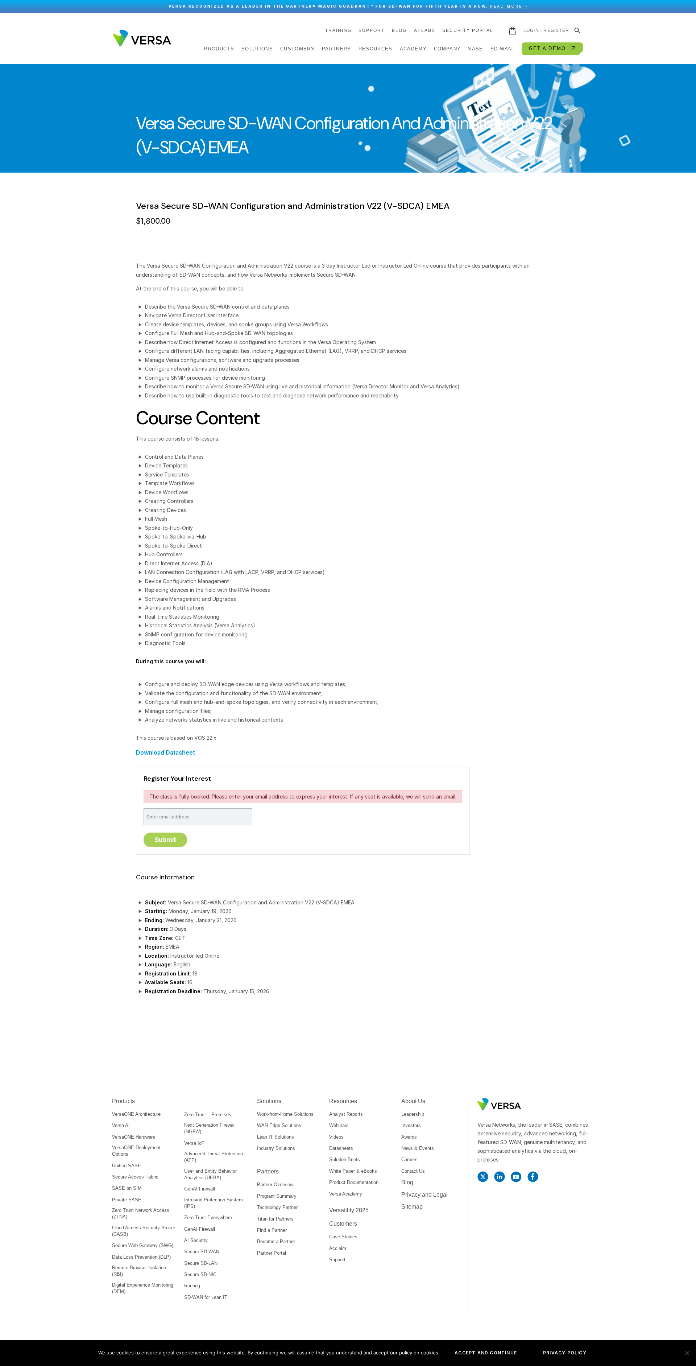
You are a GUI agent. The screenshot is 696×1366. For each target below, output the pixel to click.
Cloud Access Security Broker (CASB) (143, 1231)
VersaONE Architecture (136, 1114)
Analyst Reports (346, 1114)
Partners (268, 1171)
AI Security (196, 1240)
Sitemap (412, 1207)
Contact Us (413, 1171)
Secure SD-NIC (200, 1274)
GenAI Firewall (199, 1189)
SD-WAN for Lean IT (205, 1297)
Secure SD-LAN (201, 1263)
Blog (399, 30)
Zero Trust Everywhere (208, 1217)
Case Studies (343, 1236)
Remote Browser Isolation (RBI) (139, 1271)
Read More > (509, 6)
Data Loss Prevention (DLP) (141, 1257)
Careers (409, 1159)
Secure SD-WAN (201, 1251)
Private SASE (126, 1199)
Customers (343, 1224)
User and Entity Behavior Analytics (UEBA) (210, 1174)
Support (372, 30)
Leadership (412, 1114)
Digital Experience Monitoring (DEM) (142, 1288)
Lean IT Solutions (275, 1137)
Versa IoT (194, 1143)
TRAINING (338, 30)
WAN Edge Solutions (279, 1125)
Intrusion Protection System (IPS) (213, 1203)
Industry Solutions (276, 1148)
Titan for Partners (275, 1219)
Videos (336, 1137)
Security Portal (467, 30)
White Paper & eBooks (353, 1171)
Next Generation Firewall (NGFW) (210, 1128)
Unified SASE (126, 1165)
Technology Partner (277, 1207)
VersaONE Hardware (133, 1137)
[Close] (686, 6)
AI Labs (424, 30)
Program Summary (277, 1196)
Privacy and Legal (424, 1195)
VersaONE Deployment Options (136, 1151)
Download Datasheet (165, 752)
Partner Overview (275, 1184)
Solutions (269, 1101)
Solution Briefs (344, 1159)
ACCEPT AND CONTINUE (486, 1352)
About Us (413, 1101)
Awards (409, 1137)
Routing (192, 1285)
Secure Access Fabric (135, 1177)
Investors (411, 1125)
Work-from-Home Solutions (285, 1114)
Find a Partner (272, 1230)
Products (123, 1101)
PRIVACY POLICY (565, 1352)
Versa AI (121, 1125)
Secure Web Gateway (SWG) (142, 1245)
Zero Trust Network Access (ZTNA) (140, 1214)
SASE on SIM (127, 1188)
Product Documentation (353, 1182)
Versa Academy (345, 1194)
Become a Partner (276, 1241)
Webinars (339, 1125)
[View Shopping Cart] (513, 30)
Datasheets (341, 1148)
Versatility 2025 (349, 1210)
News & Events (417, 1148)
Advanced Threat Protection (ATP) (213, 1157)
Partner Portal (271, 1253)
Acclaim (337, 1248)
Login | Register (546, 30)
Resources (343, 1101)
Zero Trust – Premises (207, 1114)
